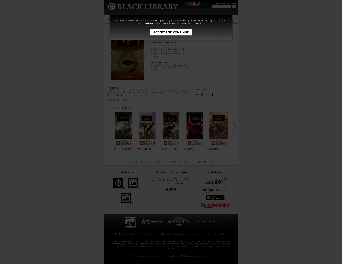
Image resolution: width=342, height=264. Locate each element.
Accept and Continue (171, 32)
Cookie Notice (150, 23)
